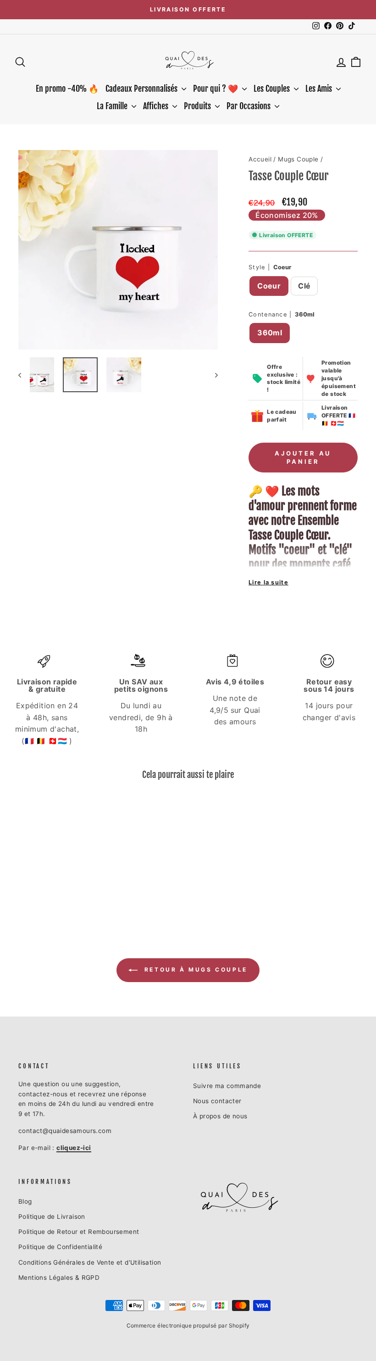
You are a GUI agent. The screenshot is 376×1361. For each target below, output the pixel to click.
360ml (269, 332)
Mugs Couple (298, 159)
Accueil (260, 159)
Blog (25, 1201)
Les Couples (273, 88)
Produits (198, 106)
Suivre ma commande (227, 1085)
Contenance (282, 314)
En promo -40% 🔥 (67, 88)
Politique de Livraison (51, 1216)
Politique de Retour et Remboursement (78, 1231)
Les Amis (319, 88)
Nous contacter (217, 1101)
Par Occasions (249, 106)
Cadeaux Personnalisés (142, 88)
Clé (304, 285)
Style (270, 267)
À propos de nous (220, 1116)
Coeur (269, 285)
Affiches (156, 106)
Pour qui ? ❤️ (216, 88)
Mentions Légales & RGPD (59, 1277)
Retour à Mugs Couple (194, 970)
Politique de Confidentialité (60, 1246)
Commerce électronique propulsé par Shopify (188, 1325)
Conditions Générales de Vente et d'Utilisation (89, 1262)
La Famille (113, 106)
